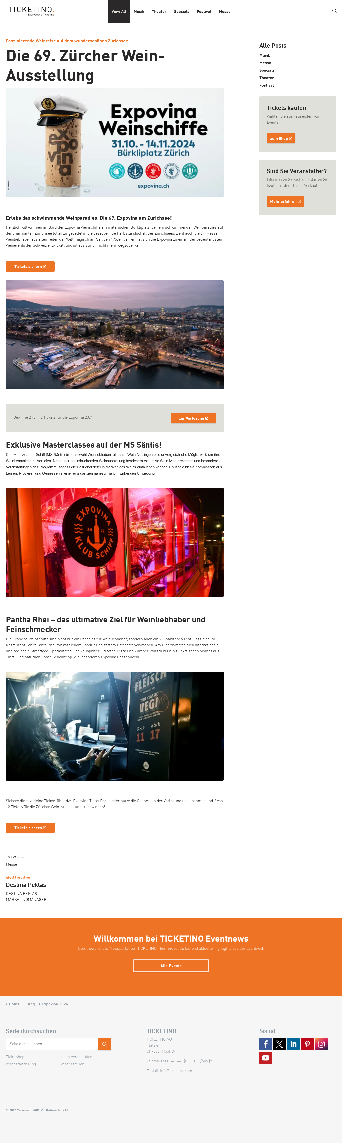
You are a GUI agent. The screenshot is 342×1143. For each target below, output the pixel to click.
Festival (204, 11)
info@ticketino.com (176, 1071)
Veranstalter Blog (21, 1064)
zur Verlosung (191, 418)
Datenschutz (55, 1110)
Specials (181, 11)
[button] (115, 334)
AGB (36, 1110)
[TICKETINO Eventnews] (31, 11)
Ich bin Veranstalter (75, 1057)
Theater (159, 11)
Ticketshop (15, 1057)
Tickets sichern (28, 266)
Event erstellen (71, 1064)
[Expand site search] (334, 11)
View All (119, 11)
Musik (139, 11)
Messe (225, 11)
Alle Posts (273, 45)
